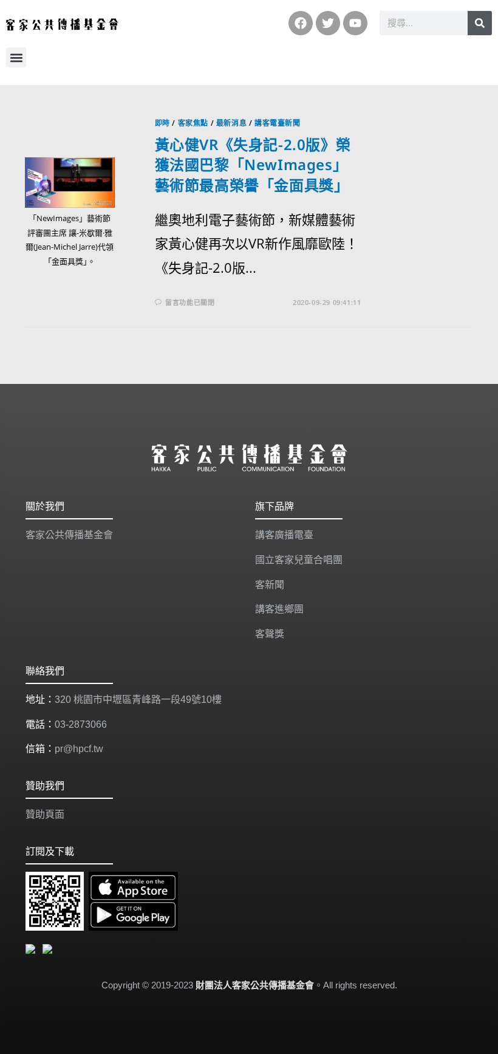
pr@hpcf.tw (79, 749)
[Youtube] (355, 23)
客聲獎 (269, 634)
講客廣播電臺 (284, 535)
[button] (16, 57)
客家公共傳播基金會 (69, 535)
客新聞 (269, 585)
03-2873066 (81, 724)
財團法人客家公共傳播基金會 (255, 985)
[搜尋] (480, 23)
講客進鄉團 (279, 609)
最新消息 (231, 123)
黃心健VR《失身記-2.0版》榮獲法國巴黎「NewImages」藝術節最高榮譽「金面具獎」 (253, 164)
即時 (162, 123)
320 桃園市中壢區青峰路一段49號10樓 (138, 699)
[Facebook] (300, 23)
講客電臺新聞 (277, 123)
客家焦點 (193, 123)
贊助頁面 (45, 814)
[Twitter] (328, 23)
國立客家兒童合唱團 (299, 560)
